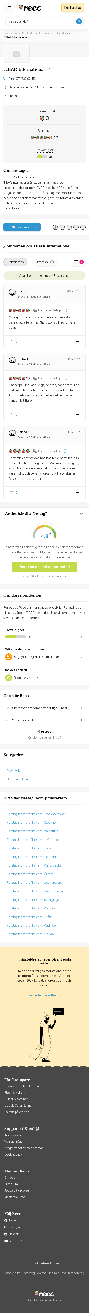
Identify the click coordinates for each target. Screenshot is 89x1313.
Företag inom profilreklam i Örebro (30, 874)
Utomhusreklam (18, 779)
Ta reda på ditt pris (16, 1112)
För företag (72, 8)
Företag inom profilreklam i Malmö (30, 934)
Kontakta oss (13, 1135)
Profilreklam (15, 770)
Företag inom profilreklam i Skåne (29, 917)
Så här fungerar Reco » (44, 995)
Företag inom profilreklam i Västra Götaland (36, 891)
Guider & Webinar (16, 1099)
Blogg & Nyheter (15, 1092)
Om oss (9, 1177)
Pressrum (11, 1184)
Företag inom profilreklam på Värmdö (32, 839)
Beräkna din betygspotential (44, 566)
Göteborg (28, 1273)
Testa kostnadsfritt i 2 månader (25, 1086)
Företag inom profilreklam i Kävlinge (31, 925)
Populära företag (72, 1273)
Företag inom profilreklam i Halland (30, 848)
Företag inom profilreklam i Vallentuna (32, 831)
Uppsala (53, 1273)
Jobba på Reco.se (16, 1190)
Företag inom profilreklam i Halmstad (32, 857)
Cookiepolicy (13, 1154)
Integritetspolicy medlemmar (23, 1148)
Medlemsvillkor (14, 1197)
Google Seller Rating (18, 1105)
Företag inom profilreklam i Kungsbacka (34, 865)
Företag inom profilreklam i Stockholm (33, 822)
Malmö (41, 1273)
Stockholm (12, 1273)
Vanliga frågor (14, 1141)
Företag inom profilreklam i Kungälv (31, 908)
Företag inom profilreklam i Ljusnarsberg (34, 882)
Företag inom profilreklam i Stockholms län (36, 814)
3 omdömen (15, 262)
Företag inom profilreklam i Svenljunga (33, 900)
